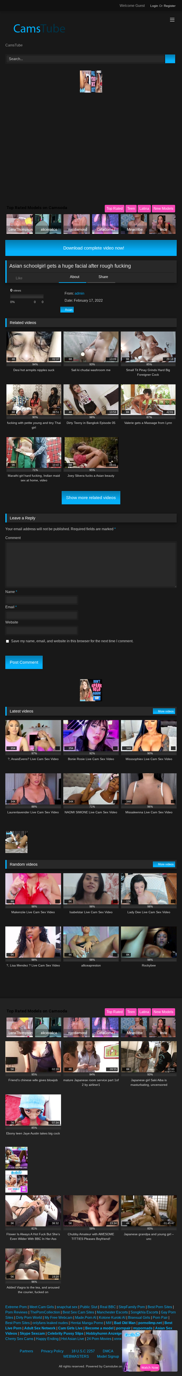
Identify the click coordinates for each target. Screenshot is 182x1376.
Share (103, 277)
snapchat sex (67, 1307)
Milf (108, 1323)
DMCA (108, 1351)
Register (170, 6)
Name (11, 592)
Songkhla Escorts (144, 1312)
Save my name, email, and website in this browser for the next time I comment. (72, 641)
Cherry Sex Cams (19, 1339)
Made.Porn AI (85, 1317)
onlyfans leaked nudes (50, 1323)
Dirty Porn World (29, 1317)
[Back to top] (168, 1363)
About (74, 277)
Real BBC (108, 1307)
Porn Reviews (16, 1312)
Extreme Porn (16, 1307)
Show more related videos (91, 497)
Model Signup (108, 1356)
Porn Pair (160, 1317)
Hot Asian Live (72, 1339)
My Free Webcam (58, 1317)
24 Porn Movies (99, 1339)
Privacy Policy (52, 1351)
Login (154, 6)
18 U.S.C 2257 (83, 1351)
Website (11, 622)
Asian (68, 309)
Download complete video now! (93, 248)
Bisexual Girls (139, 1317)
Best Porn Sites (160, 1307)
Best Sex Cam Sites (78, 1312)
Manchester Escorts (112, 1312)
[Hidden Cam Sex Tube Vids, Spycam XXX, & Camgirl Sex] (91, 29)
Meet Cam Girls (42, 1307)
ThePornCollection (45, 1312)
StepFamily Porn (132, 1307)
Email (11, 607)
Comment (13, 538)
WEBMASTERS (76, 1356)
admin (79, 293)
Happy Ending (47, 1339)
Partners (26, 1351)
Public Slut (88, 1307)
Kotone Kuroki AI (112, 1317)
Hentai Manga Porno (87, 1323)
